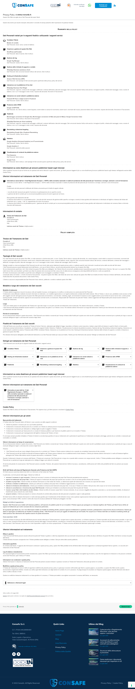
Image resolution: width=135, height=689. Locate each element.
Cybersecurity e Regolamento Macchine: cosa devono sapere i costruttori (111, 631)
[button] (116, 15)
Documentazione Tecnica (45, 15)
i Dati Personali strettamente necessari (36, 596)
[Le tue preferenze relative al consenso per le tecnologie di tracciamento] (131, 685)
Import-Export (66, 15)
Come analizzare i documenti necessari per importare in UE (111, 660)
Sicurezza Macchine (21, 15)
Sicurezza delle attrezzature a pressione (110, 651)
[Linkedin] (18, 654)
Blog (80, 15)
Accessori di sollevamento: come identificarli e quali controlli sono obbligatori (110, 642)
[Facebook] (14, 654)
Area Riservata (61, 643)
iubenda (5, 596)
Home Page (59, 631)
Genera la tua (126, 606)
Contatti (58, 635)
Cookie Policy (70, 409)
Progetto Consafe (92, 15)
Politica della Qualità (63, 651)
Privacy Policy (60, 647)
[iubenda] (20, 606)
